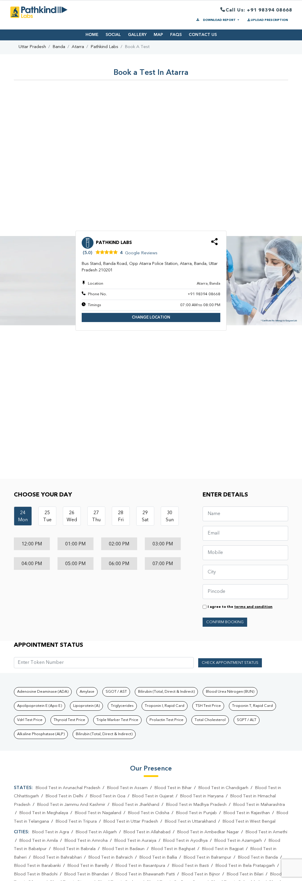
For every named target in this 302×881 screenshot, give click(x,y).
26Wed (72, 516)
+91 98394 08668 (204, 294)
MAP (158, 35)
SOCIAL (113, 35)
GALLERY (137, 35)
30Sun (170, 516)
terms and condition (253, 607)
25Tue (47, 516)
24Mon (23, 516)
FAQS (176, 35)
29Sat (145, 516)
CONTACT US (203, 35)
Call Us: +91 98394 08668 (259, 10)
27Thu (96, 516)
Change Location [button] (151, 317)
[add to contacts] (214, 243)
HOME (92, 35)
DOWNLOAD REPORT (219, 20)
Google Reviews (141, 253)
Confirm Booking (225, 622)
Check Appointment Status (230, 663)
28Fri (121, 516)
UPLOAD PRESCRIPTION (269, 20)
